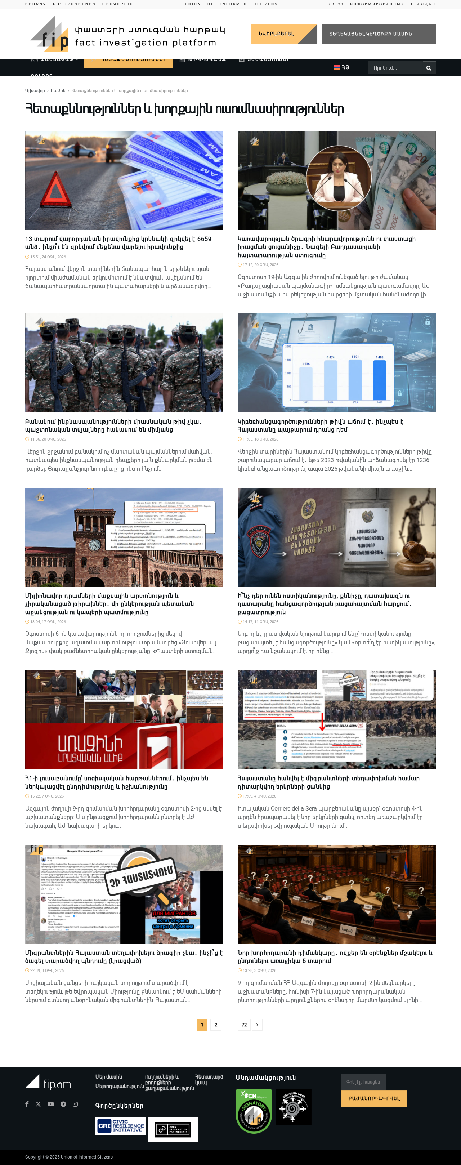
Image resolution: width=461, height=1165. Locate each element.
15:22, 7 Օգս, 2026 (46, 796)
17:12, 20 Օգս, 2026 (260, 265)
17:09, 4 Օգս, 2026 (259, 796)
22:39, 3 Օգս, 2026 (46, 970)
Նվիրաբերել (276, 33)
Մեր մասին (108, 1077)
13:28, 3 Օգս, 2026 (259, 970)
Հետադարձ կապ (209, 1079)
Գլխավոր (35, 90)
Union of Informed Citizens (87, 1157)
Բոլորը (42, 76)
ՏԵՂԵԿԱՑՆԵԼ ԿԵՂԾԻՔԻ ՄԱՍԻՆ (371, 33)
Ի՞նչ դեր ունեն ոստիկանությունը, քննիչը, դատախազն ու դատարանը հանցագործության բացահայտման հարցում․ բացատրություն (325, 604)
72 (244, 1024)
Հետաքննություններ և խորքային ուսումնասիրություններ (129, 90)
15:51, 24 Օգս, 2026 (47, 257)
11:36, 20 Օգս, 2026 (47, 439)
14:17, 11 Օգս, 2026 (260, 622)
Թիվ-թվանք (207, 59)
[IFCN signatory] (254, 1111)
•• (230, 4)
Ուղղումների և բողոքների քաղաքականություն (169, 1082)
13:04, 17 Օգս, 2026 (47, 622)
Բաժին (58, 90)
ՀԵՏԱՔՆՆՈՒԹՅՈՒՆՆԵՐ (133, 59)
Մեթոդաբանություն (119, 1086)
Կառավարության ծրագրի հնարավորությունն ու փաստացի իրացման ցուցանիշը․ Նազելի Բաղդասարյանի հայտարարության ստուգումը (327, 247)
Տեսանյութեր (269, 59)
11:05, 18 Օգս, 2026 (260, 439)
